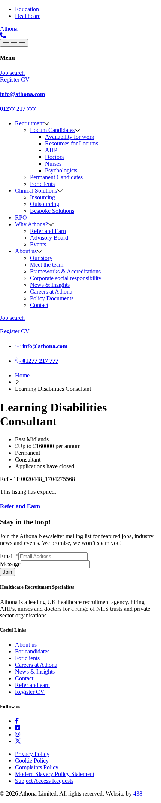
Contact (39, 305)
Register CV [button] (15, 79)
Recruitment (29, 123)
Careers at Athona (51, 291)
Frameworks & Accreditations (65, 271)
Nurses (53, 163)
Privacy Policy (32, 754)
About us (26, 251)
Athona (9, 28)
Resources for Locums (71, 143)
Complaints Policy (36, 767)
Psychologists (61, 170)
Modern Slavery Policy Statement (54, 774)
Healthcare (27, 16)
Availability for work (69, 137)
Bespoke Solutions (52, 211)
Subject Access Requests (44, 781)
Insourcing (42, 197)
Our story (41, 258)
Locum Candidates (52, 130)
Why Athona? (31, 224)
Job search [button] (12, 73)
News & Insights (50, 285)
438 (137, 793)
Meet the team (46, 264)
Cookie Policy (32, 760)
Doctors (54, 157)
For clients (42, 184)
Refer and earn (32, 685)
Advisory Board (49, 238)
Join (7, 572)
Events (38, 244)
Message (10, 564)
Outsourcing (44, 204)
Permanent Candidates (56, 177)
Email (9, 556)
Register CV (30, 692)
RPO (21, 217)
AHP (51, 150)
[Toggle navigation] (14, 43)
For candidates (32, 651)
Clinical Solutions (36, 190)
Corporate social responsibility (65, 278)
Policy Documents (51, 298)
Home (22, 375)
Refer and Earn (48, 231)
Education (27, 9)
